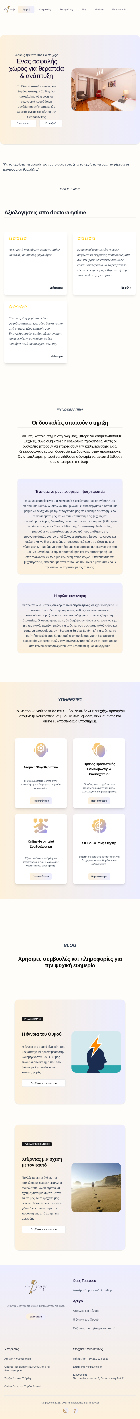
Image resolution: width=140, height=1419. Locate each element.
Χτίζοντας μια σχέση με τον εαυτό (94, 1328)
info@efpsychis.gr (91, 1366)
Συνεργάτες (66, 9)
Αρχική (26, 9)
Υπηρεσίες (45, 9)
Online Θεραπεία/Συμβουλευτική (22, 1386)
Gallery (99, 9)
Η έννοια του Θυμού (86, 1319)
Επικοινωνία (119, 9)
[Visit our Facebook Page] (74, 1410)
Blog (84, 9)
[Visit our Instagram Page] (65, 1410)
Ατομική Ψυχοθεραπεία (17, 1358)
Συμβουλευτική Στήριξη (17, 1378)
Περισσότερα (41, 800)
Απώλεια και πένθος (86, 1310)
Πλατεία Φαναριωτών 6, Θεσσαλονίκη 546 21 (99, 1378)
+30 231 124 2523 (97, 1358)
